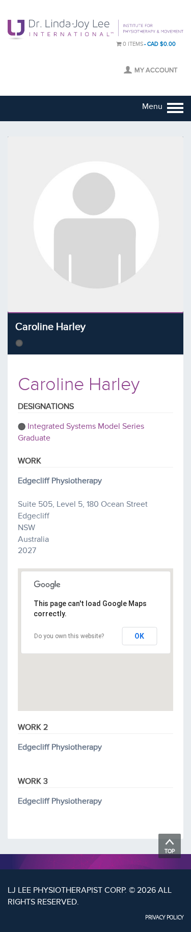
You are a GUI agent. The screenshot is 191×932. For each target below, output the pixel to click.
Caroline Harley (50, 327)
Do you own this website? (69, 636)
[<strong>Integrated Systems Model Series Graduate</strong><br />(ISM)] (19, 342)
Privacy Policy (164, 917)
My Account (155, 70)
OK (139, 636)
